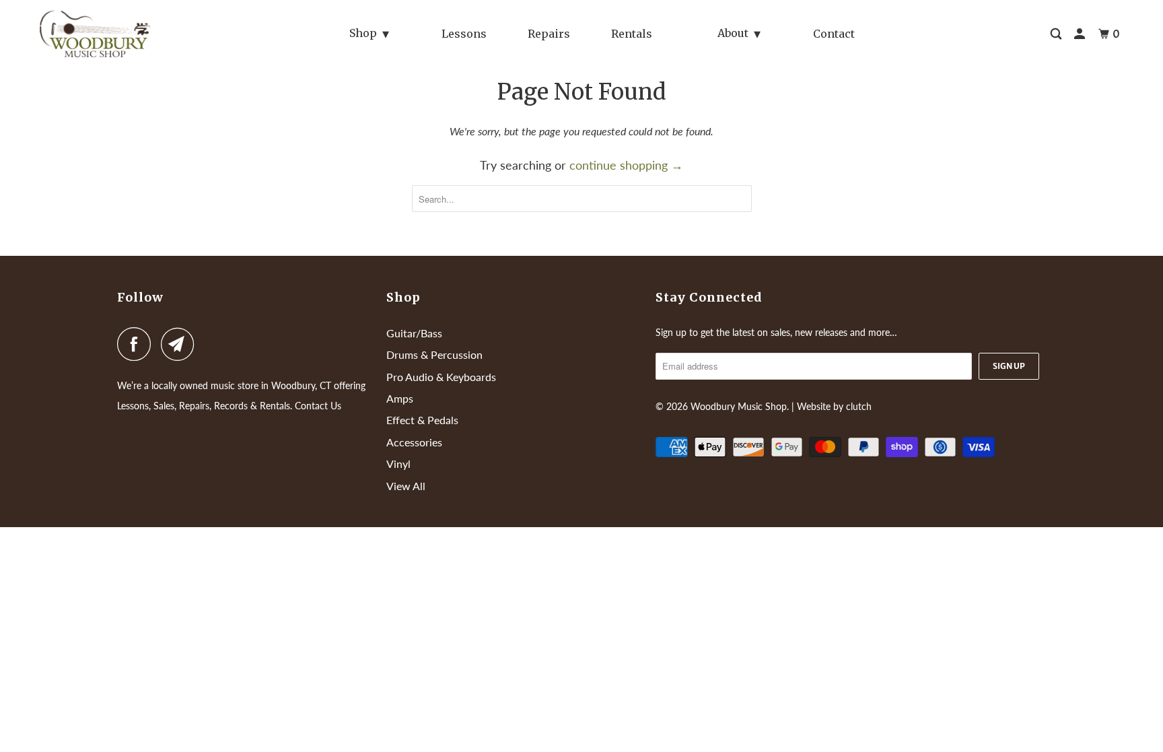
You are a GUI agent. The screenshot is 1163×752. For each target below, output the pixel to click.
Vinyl (398, 463)
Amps (399, 398)
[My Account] (1080, 34)
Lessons (464, 33)
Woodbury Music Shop (739, 406)
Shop (363, 33)
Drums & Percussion (434, 354)
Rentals (631, 33)
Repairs (549, 33)
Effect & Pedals (422, 419)
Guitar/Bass (414, 333)
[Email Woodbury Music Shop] (181, 344)
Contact (834, 33)
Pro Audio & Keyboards (441, 376)
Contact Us (318, 405)
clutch (859, 406)
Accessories (414, 442)
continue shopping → (626, 165)
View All (405, 485)
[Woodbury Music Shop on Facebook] (137, 344)
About (732, 33)
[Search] (1057, 34)
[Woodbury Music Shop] (121, 33)
